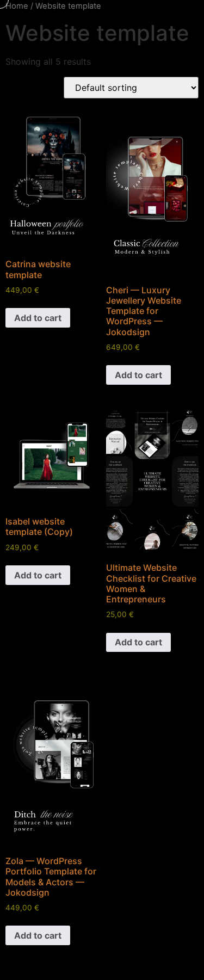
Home (16, 6)
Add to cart (37, 317)
